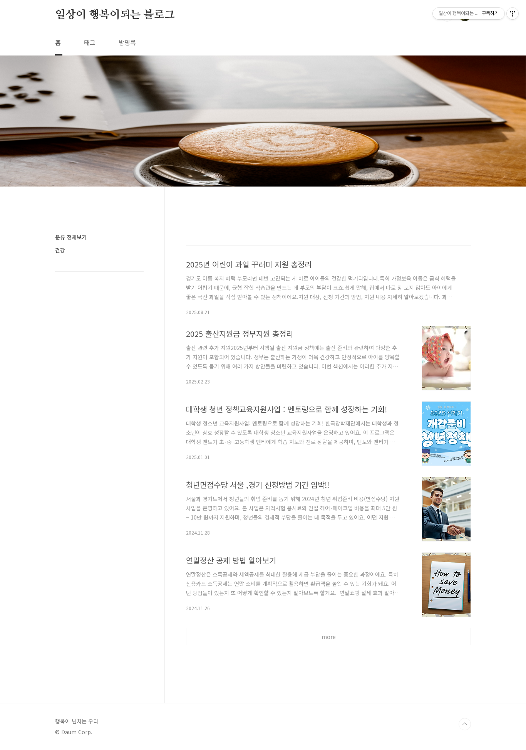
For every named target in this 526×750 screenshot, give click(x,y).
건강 (60, 250)
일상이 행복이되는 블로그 (114, 15)
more (329, 637)
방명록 (127, 42)
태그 (89, 42)
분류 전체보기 (71, 237)
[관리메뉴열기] (512, 13)
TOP (465, 724)
